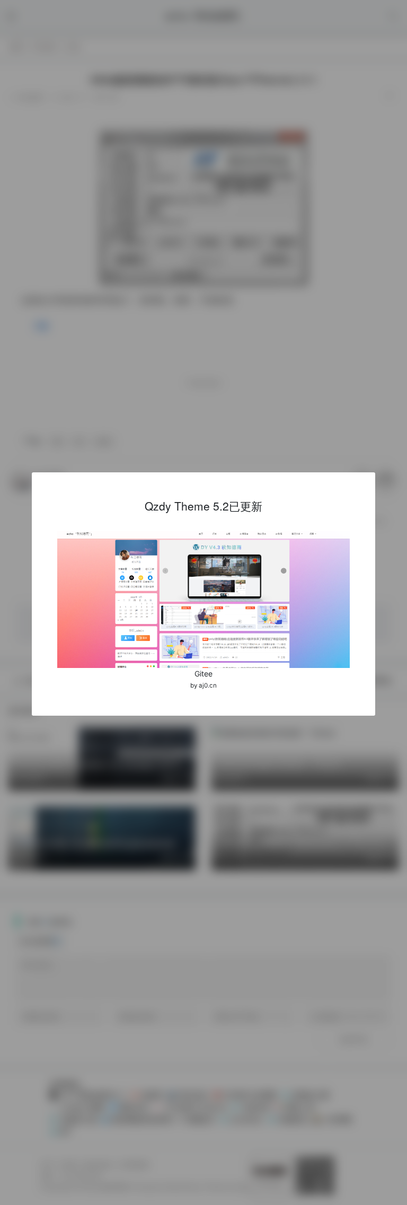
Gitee (203, 673)
